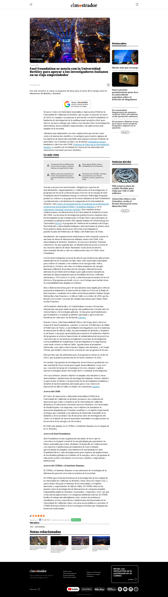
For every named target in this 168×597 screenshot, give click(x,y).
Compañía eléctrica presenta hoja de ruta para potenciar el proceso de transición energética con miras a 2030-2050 (101, 548)
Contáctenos (90, 576)
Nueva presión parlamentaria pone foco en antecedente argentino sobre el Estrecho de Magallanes (125, 94)
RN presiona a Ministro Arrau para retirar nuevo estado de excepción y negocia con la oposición (125, 124)
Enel (31, 527)
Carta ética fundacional (69, 573)
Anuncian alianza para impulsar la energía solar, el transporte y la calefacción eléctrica (79, 548)
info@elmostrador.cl (43, 577)
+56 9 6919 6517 (34, 577)
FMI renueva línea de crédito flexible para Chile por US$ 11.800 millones (123, 190)
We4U (58, 223)
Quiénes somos (67, 571)
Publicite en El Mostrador (94, 572)
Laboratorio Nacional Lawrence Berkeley (62, 209)
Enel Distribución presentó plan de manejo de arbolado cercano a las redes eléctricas (38, 548)
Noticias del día (121, 161)
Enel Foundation (40, 527)
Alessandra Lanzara (97, 141)
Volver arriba (33, 589)
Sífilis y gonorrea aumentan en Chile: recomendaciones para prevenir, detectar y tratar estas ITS (62, 176)
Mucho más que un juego (125, 67)
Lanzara (82, 317)
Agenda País (36, 85)
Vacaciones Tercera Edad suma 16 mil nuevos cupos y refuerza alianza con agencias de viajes (62, 166)
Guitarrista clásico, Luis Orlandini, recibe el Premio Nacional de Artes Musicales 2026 (124, 202)
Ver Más (124, 132)
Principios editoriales (69, 575)
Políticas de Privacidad (69, 577)
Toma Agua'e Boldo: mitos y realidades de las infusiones (92, 165)
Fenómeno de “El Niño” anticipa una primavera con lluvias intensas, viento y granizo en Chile (94, 176)
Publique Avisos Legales (93, 574)
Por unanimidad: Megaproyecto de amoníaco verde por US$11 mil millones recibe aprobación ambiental (125, 113)
